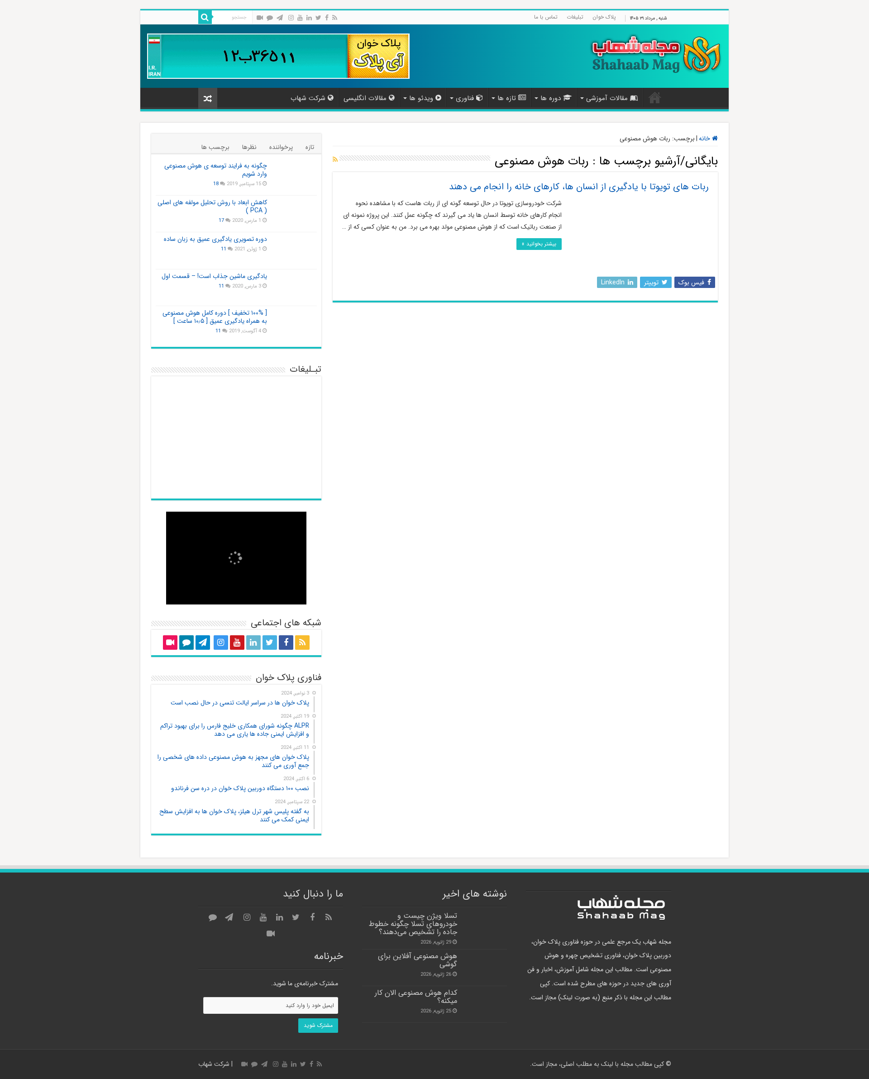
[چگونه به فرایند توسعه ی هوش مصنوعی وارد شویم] (294, 177)
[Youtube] (300, 17)
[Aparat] (260, 17)
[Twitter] (318, 17)
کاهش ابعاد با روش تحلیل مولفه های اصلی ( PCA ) (212, 206)
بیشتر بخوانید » (539, 244)
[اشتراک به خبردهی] (335, 160)
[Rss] (334, 17)
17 (221, 220)
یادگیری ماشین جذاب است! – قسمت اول (214, 276)
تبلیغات (575, 17)
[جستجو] (205, 17)
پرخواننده (281, 147)
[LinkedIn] (309, 17)
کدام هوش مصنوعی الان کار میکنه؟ (416, 997)
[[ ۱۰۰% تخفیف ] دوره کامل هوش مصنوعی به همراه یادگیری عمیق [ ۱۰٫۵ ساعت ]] (294, 324)
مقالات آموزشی (607, 98)
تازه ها (506, 98)
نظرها (249, 147)
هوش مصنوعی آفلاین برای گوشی (417, 960)
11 (223, 249)
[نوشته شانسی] (207, 98)
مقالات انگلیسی (365, 98)
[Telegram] (280, 17)
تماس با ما (546, 17)
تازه (310, 147)
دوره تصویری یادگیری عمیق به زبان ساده (215, 239)
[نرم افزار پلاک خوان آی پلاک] (278, 56)
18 (216, 184)
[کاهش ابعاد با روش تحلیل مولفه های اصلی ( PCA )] (294, 213)
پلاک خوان (604, 17)
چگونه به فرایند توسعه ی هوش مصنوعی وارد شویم (215, 170)
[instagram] (291, 17)
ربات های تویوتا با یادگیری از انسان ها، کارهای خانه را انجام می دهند (579, 187)
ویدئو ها (421, 98)
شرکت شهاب (308, 98)
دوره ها (550, 98)
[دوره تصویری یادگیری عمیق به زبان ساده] (294, 250)
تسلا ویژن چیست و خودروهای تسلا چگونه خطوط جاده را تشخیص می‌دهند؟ (413, 924)
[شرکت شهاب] (655, 53)
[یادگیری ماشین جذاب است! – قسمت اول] (294, 287)
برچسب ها (215, 147)
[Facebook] (326, 17)
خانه (655, 97)
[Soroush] (270, 17)
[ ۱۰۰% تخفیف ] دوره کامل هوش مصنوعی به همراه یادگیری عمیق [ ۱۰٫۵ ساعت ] (214, 317)
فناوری (465, 98)
